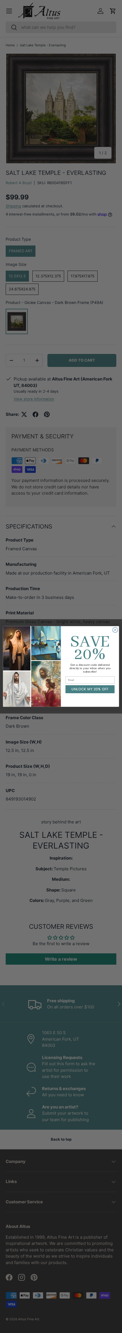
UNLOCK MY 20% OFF (90, 689)
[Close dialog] (115, 629)
